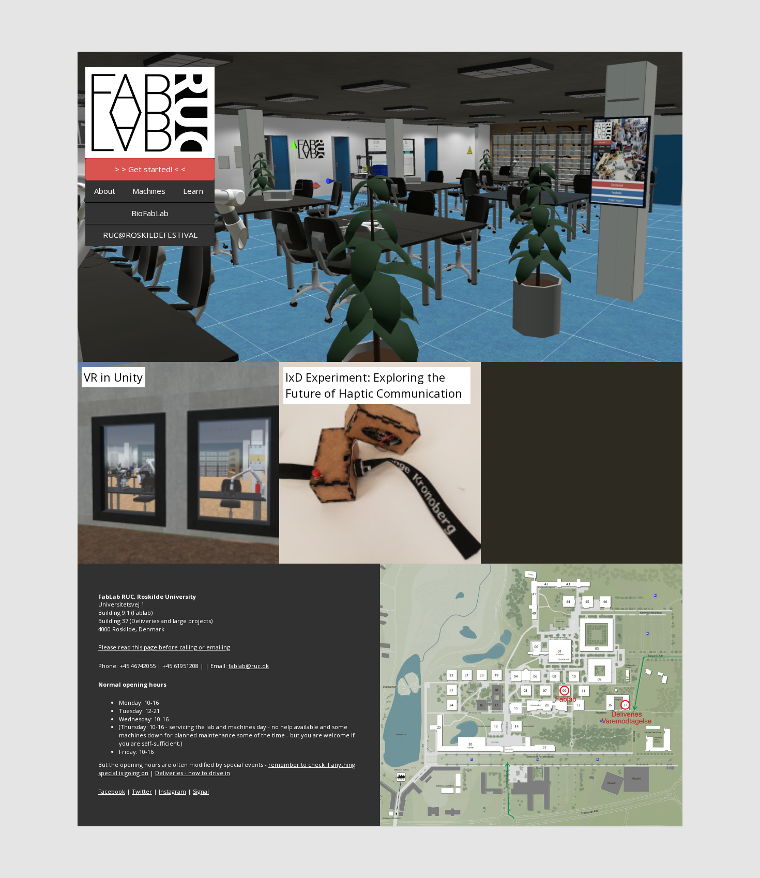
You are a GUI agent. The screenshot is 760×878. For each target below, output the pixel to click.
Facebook (111, 791)
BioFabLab (150, 213)
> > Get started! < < (150, 169)
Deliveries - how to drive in (192, 773)
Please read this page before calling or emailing (164, 647)
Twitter (142, 791)
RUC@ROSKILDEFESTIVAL (150, 235)
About (104, 191)
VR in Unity (113, 377)
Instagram (172, 791)
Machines (148, 191)
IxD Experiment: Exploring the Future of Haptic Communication (373, 385)
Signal (201, 791)
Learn (193, 191)
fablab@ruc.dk (249, 666)
